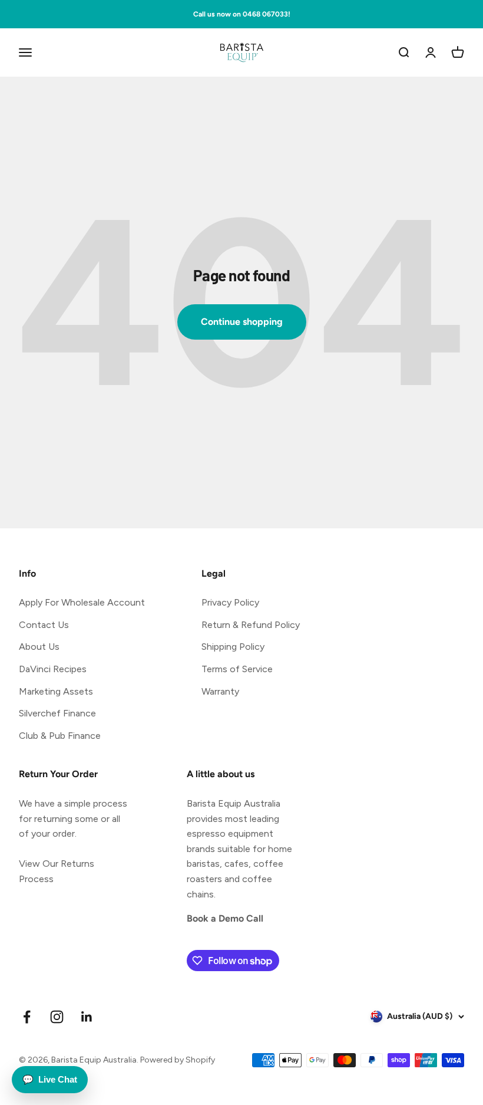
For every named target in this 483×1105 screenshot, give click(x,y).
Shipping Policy (232, 646)
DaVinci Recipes (53, 669)
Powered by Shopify (177, 1060)
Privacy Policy (230, 602)
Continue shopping (242, 321)
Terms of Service (237, 669)
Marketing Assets (56, 691)
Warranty (220, 691)
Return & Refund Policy (250, 624)
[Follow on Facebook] (27, 1017)
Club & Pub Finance (60, 735)
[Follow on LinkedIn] (87, 1017)
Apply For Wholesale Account (82, 602)
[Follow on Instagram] (57, 1017)
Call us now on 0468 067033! (241, 14)
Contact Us (44, 624)
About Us (39, 646)
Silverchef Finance (57, 713)
